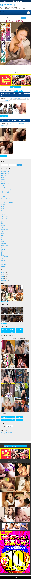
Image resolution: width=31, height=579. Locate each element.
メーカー (19, 332)
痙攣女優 (4, 329)
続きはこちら (4, 116)
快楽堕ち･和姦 (4, 229)
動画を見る (3, 156)
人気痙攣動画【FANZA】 (15, 522)
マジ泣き (3, 204)
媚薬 (2, 224)
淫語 (2, 235)
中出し (2, 212)
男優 (4, 332)
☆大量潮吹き (21, 123)
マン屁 (2, 206)
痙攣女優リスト (4, 301)
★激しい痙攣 (4, 175)
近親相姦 (3, 249)
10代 (3, 272)
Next (29, 46)
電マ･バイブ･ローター (6, 253)
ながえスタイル (5, 183)
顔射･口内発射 (6, 100)
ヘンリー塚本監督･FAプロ (7, 202)
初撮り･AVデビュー (6, 216)
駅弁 (2, 258)
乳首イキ (3, 214)
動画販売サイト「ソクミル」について (15, 446)
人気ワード (19, 329)
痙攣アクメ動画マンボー (8, 5)
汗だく (2, 233)
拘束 (2, 231)
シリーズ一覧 (4, 323)
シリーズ (12, 329)
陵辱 (2, 251)
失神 (2, 220)
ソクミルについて (15, 87)
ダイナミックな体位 (6, 191)
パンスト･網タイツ (5, 198)
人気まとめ (4, 417)
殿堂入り (12, 417)
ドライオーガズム (5, 193)
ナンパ (24, 98)
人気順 (21, 91)
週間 (14, 1)
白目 (2, 239)
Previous (2, 46)
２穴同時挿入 (4, 264)
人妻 (3, 276)
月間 (17, 1)
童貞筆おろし (4, 243)
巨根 (2, 227)
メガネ (2, 208)
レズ (2, 210)
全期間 (21, 1)
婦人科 (2, 222)
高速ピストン (11, 125)
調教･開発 (3, 247)
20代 (3, 274)
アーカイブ (3, 426)
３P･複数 (3, 266)
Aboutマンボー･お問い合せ (6, 432)
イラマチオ (3, 187)
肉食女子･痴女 (4, 245)
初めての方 (19, 419)
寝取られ (3, 226)
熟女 (11, 98)
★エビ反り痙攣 (5, 171)
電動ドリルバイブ (5, 255)
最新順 (16, 91)
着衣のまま (3, 241)
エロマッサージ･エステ (7, 189)
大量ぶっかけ (4, 218)
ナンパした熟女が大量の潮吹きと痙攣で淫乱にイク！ (15, 120)
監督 (12, 332)
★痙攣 (14, 98)
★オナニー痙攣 (5, 173)
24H (11, 1)
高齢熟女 (4, 280)
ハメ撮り (3, 196)
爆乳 (2, 237)
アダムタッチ (4, 185)
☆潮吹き (19, 98)
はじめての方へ (4, 433)
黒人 (2, 262)
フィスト (3, 200)
